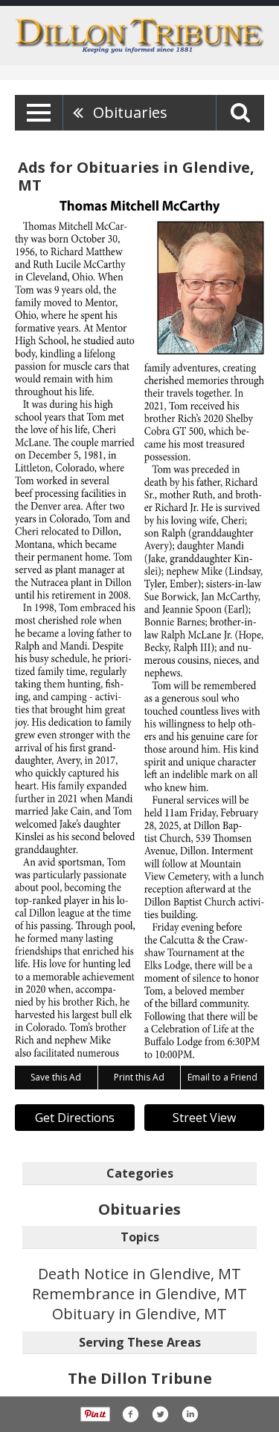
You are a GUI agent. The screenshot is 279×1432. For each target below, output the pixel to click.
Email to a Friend (222, 1077)
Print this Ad (139, 1077)
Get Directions (75, 1117)
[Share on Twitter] (160, 1414)
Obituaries (130, 112)
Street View (204, 1117)
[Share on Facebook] (130, 1414)
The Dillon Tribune (140, 1378)
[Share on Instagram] (189, 1414)
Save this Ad (56, 1077)
